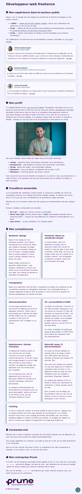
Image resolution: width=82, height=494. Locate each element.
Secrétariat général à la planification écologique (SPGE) (32, 30)
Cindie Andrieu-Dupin (22, 48)
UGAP (22, 214)
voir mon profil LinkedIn (35, 107)
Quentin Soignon (20, 68)
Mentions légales (14, 489)
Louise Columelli (20, 85)
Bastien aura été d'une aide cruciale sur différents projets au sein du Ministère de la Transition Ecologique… (40, 74)
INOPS (46, 214)
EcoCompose (13, 383)
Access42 (64, 309)
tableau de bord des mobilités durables (33, 23)
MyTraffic (70, 110)
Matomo (65, 411)
